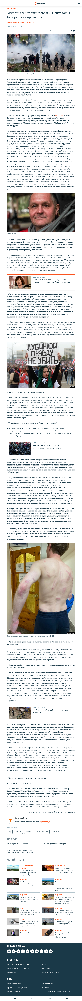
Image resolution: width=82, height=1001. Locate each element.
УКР (49, 998)
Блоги (22, 908)
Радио (44, 964)
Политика (11, 9)
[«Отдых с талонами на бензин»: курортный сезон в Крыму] (13, 897)
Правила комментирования (17, 988)
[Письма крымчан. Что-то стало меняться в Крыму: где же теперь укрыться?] (13, 910)
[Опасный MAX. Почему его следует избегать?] (13, 932)
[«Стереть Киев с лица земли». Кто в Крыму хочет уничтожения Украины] (48, 868)
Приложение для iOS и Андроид (18, 968)
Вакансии (45, 988)
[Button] (53, 31)
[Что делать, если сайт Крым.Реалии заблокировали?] (48, 932)
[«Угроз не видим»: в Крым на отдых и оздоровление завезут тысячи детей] (48, 910)
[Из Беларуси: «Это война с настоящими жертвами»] (20, 713)
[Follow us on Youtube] (18, 951)
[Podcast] (46, 951)
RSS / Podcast (46, 968)
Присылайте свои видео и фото (18, 964)
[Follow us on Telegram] (32, 951)
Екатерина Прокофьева (15, 22)
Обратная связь (47, 984)
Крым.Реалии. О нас (14, 984)
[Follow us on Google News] (28, 951)
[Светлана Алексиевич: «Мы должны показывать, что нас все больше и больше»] (20, 282)
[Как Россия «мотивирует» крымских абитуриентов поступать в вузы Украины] (13, 881)
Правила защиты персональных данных (56, 991)
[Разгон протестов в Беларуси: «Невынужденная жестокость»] (20, 448)
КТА (32, 998)
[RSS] (41, 951)
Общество (23, 879)
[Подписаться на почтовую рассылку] (51, 951)
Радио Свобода (30, 22)
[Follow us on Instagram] (23, 951)
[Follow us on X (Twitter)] (14, 951)
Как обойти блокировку (50, 972)
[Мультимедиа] (15, 998)
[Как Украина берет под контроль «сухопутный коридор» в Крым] (13, 868)
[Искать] (67, 998)
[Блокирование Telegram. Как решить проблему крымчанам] (48, 921)
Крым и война (60, 866)
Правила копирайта (14, 991)
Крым (22, 919)
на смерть (59, 116)
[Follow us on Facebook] (9, 951)
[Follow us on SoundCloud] (37, 951)
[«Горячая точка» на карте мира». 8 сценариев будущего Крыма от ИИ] (13, 921)
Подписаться (11, 972)
